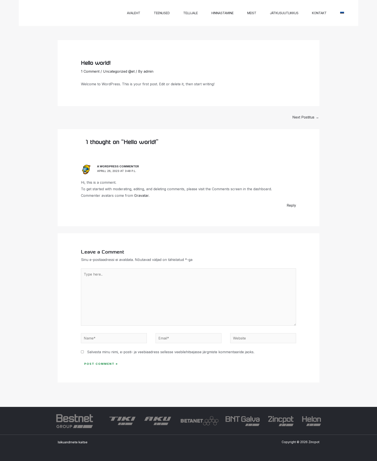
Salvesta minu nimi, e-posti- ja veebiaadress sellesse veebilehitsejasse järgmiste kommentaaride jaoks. (170, 352)
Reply (291, 205)
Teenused (162, 13)
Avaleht (133, 13)
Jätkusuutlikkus (284, 13)
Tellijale (190, 13)
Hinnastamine (222, 13)
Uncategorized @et (119, 71)
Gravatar (141, 195)
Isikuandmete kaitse (72, 442)
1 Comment (90, 71)
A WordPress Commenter (118, 166)
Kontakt (319, 13)
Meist (251, 13)
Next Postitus (305, 117)
